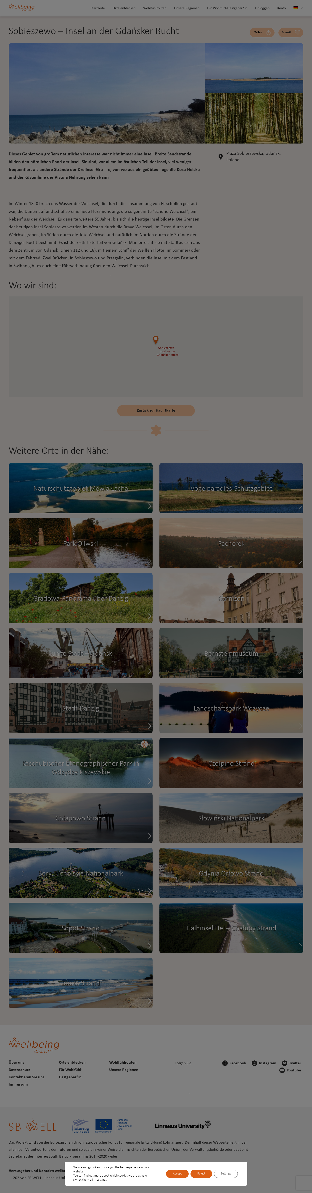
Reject (201, 1173)
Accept (177, 1173)
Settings (226, 1173)
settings (102, 1180)
